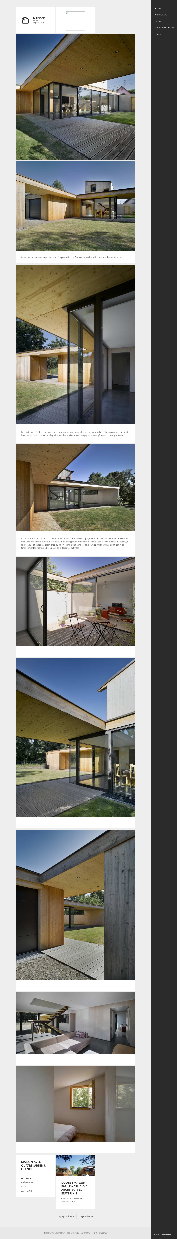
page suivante (86, 1216)
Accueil (158, 8)
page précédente (66, 1216)
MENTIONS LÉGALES (100, 1233)
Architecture (161, 15)
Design (158, 21)
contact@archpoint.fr (55, 1233)
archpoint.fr (86, 1233)
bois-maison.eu (73, 1233)
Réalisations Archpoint (165, 28)
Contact (158, 34)
